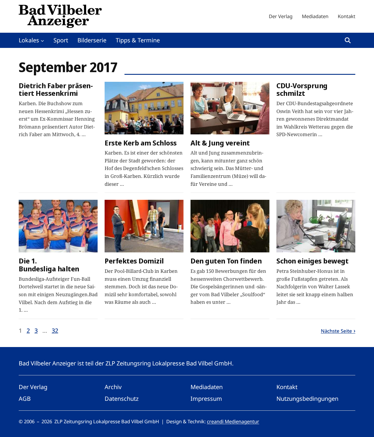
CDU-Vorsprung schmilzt (302, 90)
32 (55, 330)
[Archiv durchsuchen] (347, 40)
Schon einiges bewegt (312, 261)
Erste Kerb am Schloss (141, 143)
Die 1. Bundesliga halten (49, 265)
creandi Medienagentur (233, 421)
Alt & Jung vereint (220, 143)
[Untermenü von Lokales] (42, 40)
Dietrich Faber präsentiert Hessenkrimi (56, 90)
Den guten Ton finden (226, 261)
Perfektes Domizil (134, 261)
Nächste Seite (336, 330)
